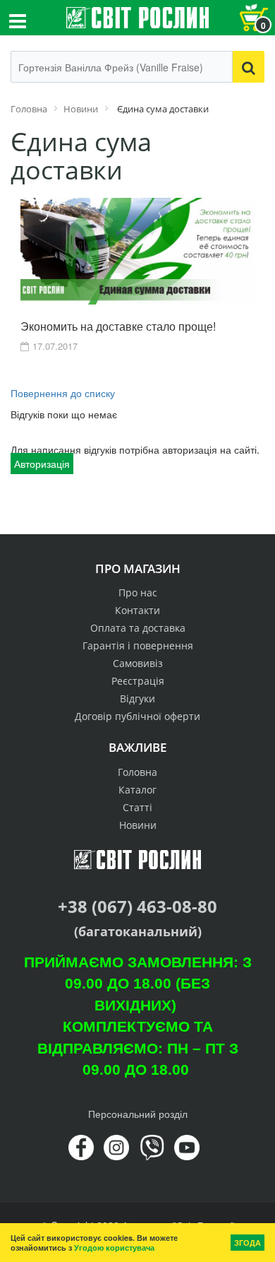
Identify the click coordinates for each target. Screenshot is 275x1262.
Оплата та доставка (137, 628)
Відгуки (137, 698)
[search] (248, 67)
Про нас (137, 592)
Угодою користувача (114, 1247)
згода (247, 1242)
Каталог (137, 789)
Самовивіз (138, 663)
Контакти (137, 610)
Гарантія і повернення (137, 645)
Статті (137, 807)
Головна (137, 772)
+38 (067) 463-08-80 (137, 906)
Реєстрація (137, 681)
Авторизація (42, 463)
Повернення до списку (63, 393)
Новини (138, 825)
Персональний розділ (138, 1114)
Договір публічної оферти (137, 716)
